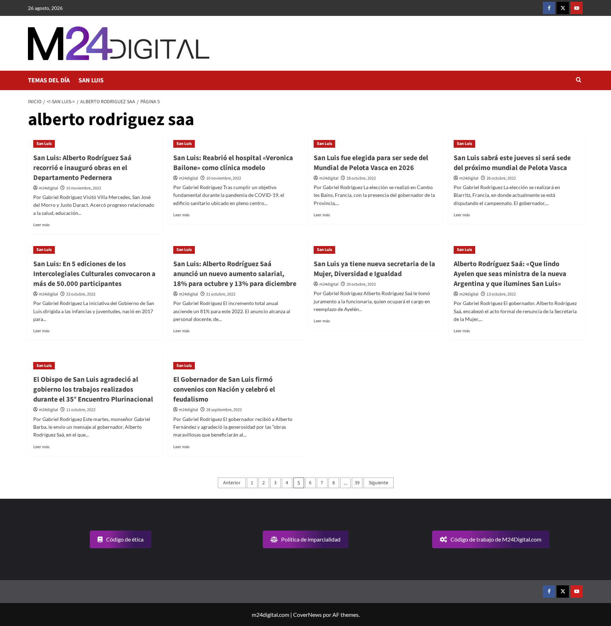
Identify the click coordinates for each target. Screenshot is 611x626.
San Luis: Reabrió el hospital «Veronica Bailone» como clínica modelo (233, 163)
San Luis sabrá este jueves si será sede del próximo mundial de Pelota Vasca (512, 163)
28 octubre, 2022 (361, 178)
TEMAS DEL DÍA (49, 80)
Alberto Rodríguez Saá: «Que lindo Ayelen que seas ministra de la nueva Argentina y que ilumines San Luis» (510, 274)
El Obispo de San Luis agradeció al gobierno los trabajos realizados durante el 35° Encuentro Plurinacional (93, 389)
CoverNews (307, 614)
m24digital (48, 188)
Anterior (231, 482)
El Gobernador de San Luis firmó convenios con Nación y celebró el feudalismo (224, 389)
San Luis (44, 144)
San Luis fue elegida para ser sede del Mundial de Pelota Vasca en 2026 (371, 163)
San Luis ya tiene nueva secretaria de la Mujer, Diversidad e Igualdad (374, 269)
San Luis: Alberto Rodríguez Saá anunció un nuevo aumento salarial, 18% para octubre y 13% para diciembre (234, 274)
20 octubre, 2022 (361, 284)
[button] (578, 80)
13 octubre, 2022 (501, 294)
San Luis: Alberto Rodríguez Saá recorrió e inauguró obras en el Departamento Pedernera (82, 168)
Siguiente (378, 482)
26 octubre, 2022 (501, 178)
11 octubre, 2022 (80, 410)
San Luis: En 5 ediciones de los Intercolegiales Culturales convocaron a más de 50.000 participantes (94, 274)
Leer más (41, 224)
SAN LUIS (91, 80)
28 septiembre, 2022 (224, 410)
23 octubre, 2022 (80, 294)
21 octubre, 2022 (220, 294)
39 (357, 482)
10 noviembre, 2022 (83, 188)
